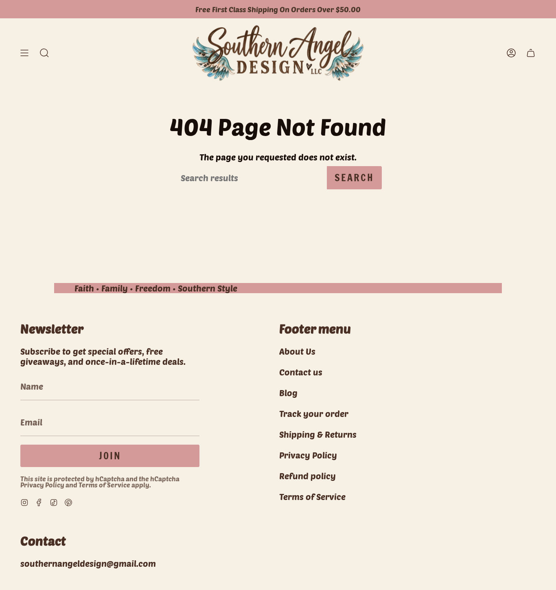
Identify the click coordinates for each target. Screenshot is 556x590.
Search (354, 177)
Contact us (300, 372)
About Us (297, 351)
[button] (44, 53)
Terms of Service (104, 485)
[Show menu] (24, 53)
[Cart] (531, 53)
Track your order (313, 413)
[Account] (511, 53)
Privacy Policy (42, 485)
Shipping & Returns (318, 434)
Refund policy (307, 476)
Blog (288, 393)
